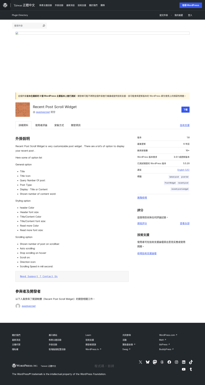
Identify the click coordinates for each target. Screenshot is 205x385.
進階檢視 (142, 197)
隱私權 (15, 349)
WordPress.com (168, 335)
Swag (126, 349)
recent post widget (179, 189)
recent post (183, 183)
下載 (185, 109)
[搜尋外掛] (44, 26)
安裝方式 (59, 125)
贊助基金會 (129, 344)
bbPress (164, 344)
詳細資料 (23, 125)
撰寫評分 (142, 223)
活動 (124, 340)
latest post (174, 177)
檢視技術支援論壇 (147, 253)
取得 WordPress (190, 5)
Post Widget (170, 183)
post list (184, 177)
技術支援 (185, 125)
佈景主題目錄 (55, 340)
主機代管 (16, 344)
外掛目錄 (53, 344)
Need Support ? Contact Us (39, 276)
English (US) (184, 170)
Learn (88, 335)
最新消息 (16, 340)
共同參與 (126, 335)
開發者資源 (91, 344)
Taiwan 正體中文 (48, 366)
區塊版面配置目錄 (57, 349)
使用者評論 (41, 125)
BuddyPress (166, 349)
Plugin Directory (20, 15)
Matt (162, 340)
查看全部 (185, 223)
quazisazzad (43, 111)
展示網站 (53, 335)
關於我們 (16, 335)
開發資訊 (76, 125)
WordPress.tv (93, 349)
